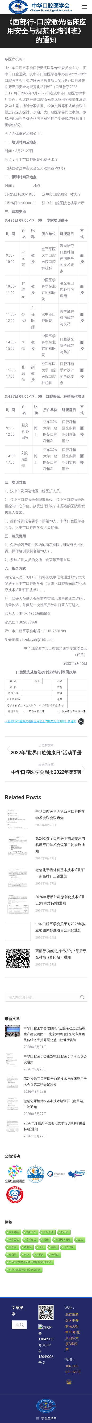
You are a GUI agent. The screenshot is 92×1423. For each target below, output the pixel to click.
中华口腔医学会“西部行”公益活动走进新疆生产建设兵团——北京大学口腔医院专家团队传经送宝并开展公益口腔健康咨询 (54, 1034)
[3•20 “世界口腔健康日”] (56, 1174)
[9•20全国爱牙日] (15, 1195)
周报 (46, 1239)
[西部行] (77, 1174)
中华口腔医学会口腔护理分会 (24, 1269)
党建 (80, 1239)
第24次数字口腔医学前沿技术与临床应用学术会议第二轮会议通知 (60, 844)
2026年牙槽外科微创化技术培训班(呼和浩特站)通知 (60, 900)
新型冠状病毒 (63, 1239)
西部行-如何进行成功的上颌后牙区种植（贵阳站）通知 (60, 954)
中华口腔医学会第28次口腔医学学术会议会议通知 (60, 814)
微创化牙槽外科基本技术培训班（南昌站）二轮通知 (60, 873)
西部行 (27, 1247)
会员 (41, 1247)
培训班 (64, 1232)
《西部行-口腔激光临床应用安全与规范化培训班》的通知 (40, 721)
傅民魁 (55, 1254)
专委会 (12, 1247)
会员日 (12, 1254)
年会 (53, 1247)
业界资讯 (48, 1232)
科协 (26, 1254)
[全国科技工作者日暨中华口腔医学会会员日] (35, 1174)
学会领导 (14, 1232)
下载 (81, 721)
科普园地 (14, 1239)
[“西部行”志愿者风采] (15, 1174)
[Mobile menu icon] (84, 7)
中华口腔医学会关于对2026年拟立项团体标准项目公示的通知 (60, 927)
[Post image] (18, 819)
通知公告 (31, 1232)
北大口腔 (68, 1247)
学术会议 (31, 1239)
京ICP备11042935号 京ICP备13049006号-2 (46, 1345)
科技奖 (40, 1254)
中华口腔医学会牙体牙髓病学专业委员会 (30, 1262)
